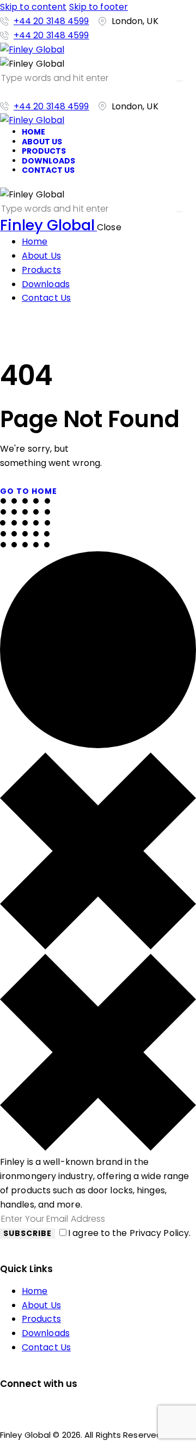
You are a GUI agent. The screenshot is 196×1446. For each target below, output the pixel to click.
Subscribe (27, 1233)
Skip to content (33, 7)
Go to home (28, 491)
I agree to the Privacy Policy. (129, 1233)
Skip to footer (98, 7)
